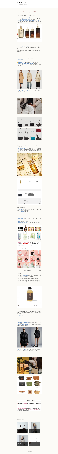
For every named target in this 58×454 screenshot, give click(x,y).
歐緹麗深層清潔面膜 (21, 218)
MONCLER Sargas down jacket (23, 322)
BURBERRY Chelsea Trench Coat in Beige (25, 66)
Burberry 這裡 (20, 59)
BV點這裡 (19, 57)
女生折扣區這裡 (20, 53)
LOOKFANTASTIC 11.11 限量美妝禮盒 (24, 242)
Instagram (19, 405)
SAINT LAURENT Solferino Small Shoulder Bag (26, 90)
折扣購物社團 (25, 403)
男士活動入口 (20, 316)
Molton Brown (20, 209)
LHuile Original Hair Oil (22, 148)
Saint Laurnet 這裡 (21, 58)
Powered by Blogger (29, 451)
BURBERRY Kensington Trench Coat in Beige (26, 63)
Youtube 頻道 (20, 407)
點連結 (30, 46)
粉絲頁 (23, 405)
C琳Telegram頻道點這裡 (22, 408)
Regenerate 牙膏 (21, 211)
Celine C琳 (22, 3)
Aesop (19, 221)
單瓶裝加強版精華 (25, 275)
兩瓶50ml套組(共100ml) (26, 19)
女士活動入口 (20, 315)
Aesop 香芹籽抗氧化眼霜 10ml (23, 222)
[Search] (40, 2)
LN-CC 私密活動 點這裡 (23, 46)
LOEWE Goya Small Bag (22, 349)
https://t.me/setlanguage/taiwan (32, 409)
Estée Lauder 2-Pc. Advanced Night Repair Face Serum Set (28, 17)
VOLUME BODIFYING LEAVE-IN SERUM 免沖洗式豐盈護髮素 (29, 282)
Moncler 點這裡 (20, 320)
